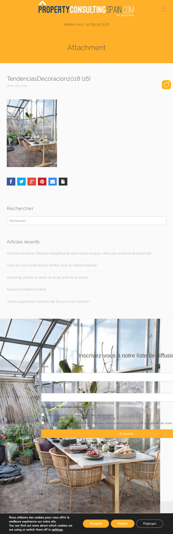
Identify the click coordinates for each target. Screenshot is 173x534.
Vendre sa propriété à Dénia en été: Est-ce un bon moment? (48, 301)
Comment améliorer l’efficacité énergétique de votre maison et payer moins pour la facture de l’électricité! (79, 253)
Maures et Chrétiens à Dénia (26, 289)
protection (88, 415)
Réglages (149, 523)
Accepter (96, 523)
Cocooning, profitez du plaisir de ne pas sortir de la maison (47, 277)
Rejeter (123, 523)
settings (57, 530)
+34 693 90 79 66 (97, 24)
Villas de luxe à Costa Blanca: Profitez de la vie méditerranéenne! (52, 265)
